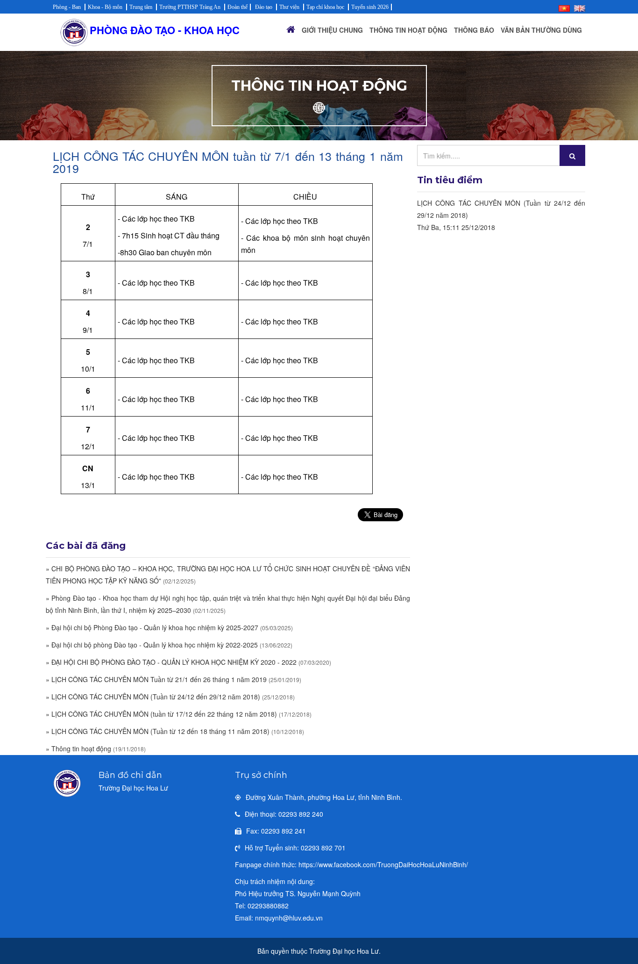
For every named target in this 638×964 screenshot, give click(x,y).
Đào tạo (263, 7)
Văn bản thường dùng (541, 30)
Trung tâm (140, 7)
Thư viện (289, 7)
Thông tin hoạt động (408, 30)
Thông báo (474, 30)
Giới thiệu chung (332, 30)
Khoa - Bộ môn (105, 7)
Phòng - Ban (67, 7)
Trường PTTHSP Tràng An (189, 7)
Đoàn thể (237, 7)
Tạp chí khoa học (325, 7)
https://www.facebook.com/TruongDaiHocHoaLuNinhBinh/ (383, 864)
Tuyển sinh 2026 (370, 7)
